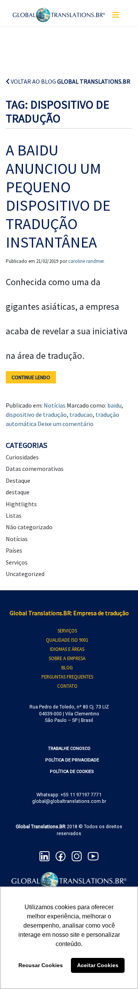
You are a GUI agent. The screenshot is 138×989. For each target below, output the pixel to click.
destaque (18, 492)
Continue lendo (31, 377)
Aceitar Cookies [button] (97, 965)
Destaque (18, 480)
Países (14, 550)
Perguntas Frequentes (67, 677)
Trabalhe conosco (69, 748)
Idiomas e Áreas (67, 649)
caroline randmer (86, 261)
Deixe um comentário (66, 424)
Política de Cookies (72, 771)
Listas (13, 515)
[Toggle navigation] (116, 15)
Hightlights (21, 504)
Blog (67, 667)
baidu (114, 405)
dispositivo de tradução (36, 414)
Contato (67, 686)
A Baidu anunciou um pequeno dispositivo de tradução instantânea (58, 196)
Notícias (55, 405)
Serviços (17, 562)
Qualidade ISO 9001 (67, 640)
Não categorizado (29, 527)
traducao (81, 414)
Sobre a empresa (67, 658)
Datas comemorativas (35, 468)
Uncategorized (25, 574)
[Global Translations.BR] (59, 10)
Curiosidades (22, 457)
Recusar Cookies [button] (40, 965)
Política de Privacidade (72, 760)
